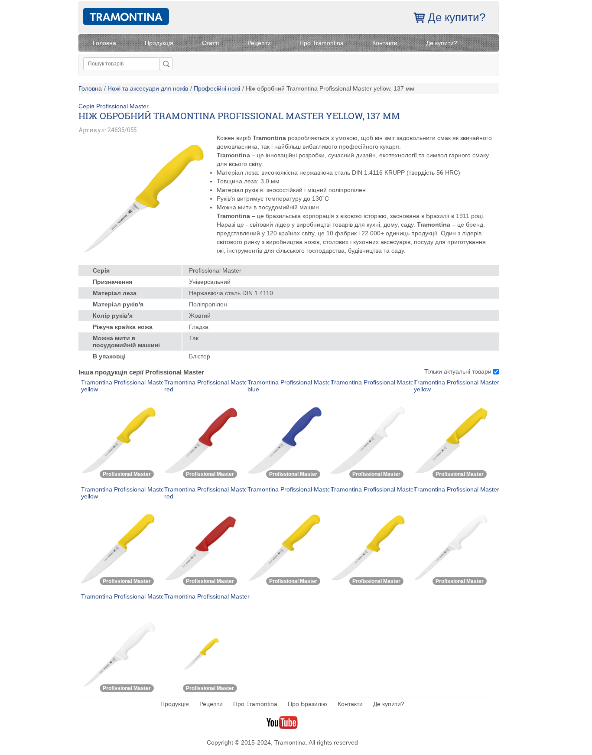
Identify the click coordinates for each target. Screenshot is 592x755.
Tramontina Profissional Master (373, 382)
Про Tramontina (321, 42)
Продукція (174, 703)
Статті (210, 42)
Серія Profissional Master (113, 106)
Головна (104, 42)
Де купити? (456, 17)
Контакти (384, 42)
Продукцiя (159, 42)
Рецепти (259, 42)
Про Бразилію (307, 703)
